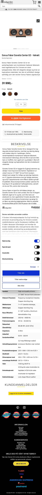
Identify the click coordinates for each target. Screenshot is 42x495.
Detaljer (33, 267)
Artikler (21, 430)
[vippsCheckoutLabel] (21, 118)
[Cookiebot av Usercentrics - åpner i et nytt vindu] (31, 207)
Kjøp (21, 111)
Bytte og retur (21, 447)
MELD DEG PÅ (21, 463)
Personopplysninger (21, 435)
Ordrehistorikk (21, 445)
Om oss (21, 427)
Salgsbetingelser (21, 432)
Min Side (21, 444)
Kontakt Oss (21, 442)
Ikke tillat (21, 286)
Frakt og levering (21, 448)
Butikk (21, 429)
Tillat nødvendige (21, 279)
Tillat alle (21, 273)
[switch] (37, 247)
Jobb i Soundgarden (21, 433)
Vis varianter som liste (21, 99)
